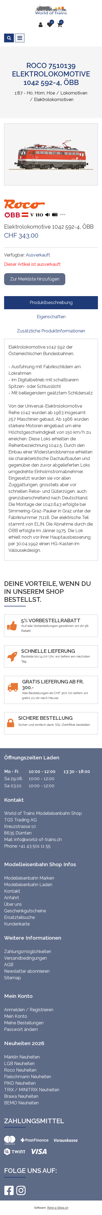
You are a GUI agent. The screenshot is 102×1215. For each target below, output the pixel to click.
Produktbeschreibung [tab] (51, 302)
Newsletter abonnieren (27, 971)
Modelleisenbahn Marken (29, 878)
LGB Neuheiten (19, 1063)
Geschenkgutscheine (25, 910)
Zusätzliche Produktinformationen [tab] (51, 331)
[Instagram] (20, 1190)
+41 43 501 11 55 (35, 846)
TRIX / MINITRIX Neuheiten (31, 1089)
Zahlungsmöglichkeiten (27, 951)
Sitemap (12, 977)
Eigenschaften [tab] (51, 316)
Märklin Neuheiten (22, 1057)
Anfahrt (11, 897)
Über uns (13, 904)
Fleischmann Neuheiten (27, 1076)
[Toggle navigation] (19, 38)
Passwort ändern (21, 1029)
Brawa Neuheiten (21, 1096)
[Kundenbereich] (42, 24)
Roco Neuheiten (20, 1070)
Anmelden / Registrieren (28, 1009)
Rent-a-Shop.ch (57, 1207)
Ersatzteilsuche (19, 917)
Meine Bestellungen (24, 1022)
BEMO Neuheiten (21, 1102)
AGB (8, 964)
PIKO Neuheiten (20, 1083)
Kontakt (12, 891)
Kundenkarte (17, 924)
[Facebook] (8, 1190)
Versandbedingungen (25, 958)
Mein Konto (15, 1016)
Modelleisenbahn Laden (28, 884)
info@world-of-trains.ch (38, 839)
